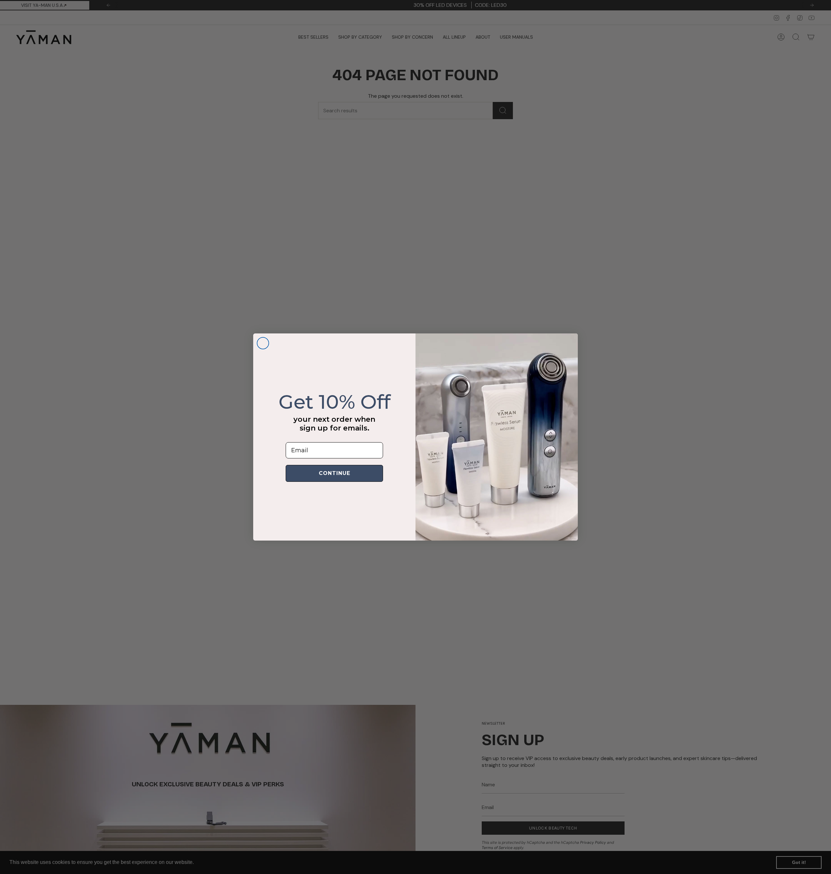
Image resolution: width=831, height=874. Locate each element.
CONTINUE (334, 473)
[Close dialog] (263, 343)
